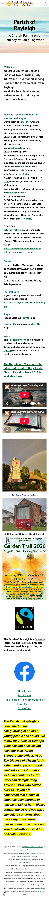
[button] (3, 3)
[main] (24, 30)
